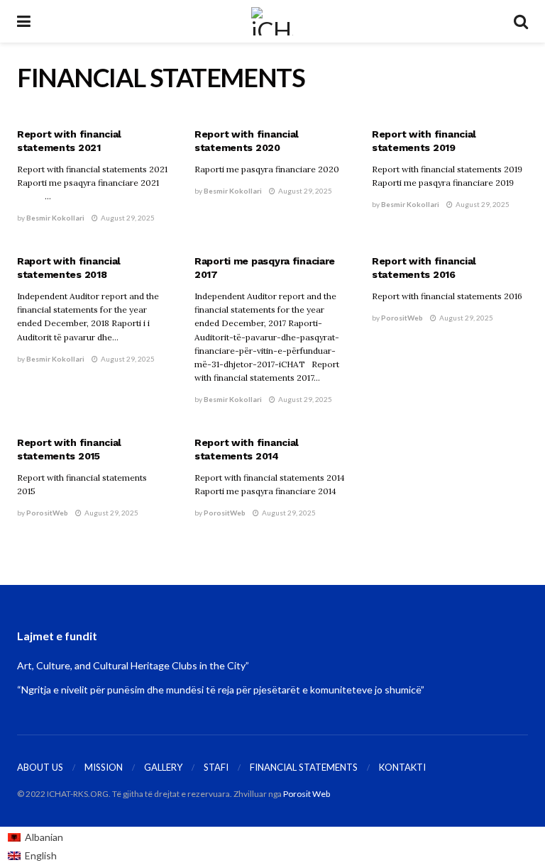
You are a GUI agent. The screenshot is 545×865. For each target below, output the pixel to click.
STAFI (216, 767)
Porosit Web (306, 793)
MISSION (103, 767)
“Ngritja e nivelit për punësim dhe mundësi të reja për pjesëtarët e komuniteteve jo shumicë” (220, 689)
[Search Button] (521, 21)
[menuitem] (35, 836)
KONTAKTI (402, 767)
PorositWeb (402, 317)
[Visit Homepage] (272, 21)
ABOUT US (40, 767)
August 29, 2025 (127, 217)
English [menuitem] (41, 855)
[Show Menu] (24, 21)
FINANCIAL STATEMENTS (304, 767)
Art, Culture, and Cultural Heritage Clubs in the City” (133, 665)
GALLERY (163, 767)
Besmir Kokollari (55, 217)
